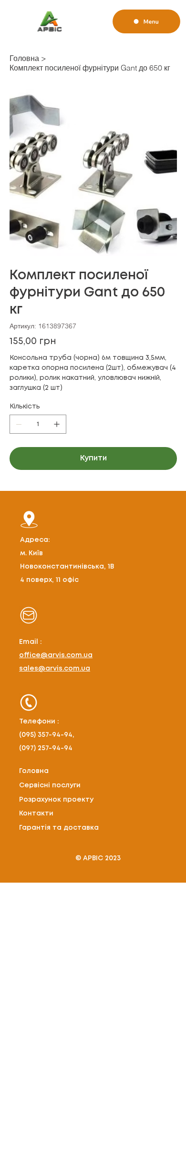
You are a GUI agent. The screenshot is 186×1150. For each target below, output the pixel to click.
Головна (34, 771)
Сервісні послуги (50, 785)
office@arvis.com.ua (56, 655)
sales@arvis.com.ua (54, 669)
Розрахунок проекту (56, 800)
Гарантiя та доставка (59, 828)
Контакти (36, 813)
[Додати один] (56, 424)
